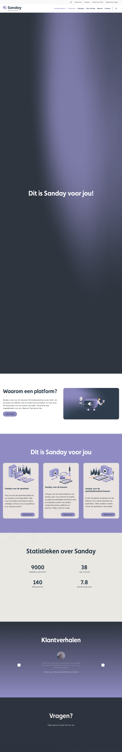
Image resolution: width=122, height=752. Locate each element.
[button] (116, 8)
